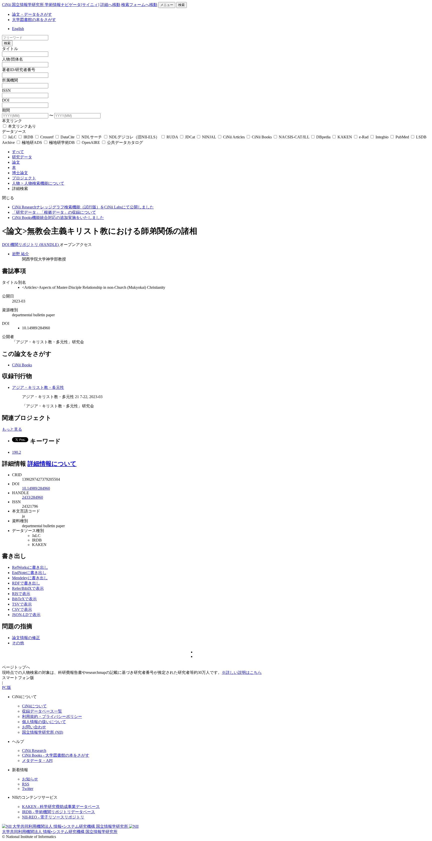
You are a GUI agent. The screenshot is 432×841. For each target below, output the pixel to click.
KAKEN (344, 137)
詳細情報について (52, 463)
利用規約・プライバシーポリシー (52, 716)
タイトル (10, 49)
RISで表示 (21, 594)
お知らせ (30, 779)
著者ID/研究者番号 (18, 70)
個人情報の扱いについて (44, 722)
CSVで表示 (22, 609)
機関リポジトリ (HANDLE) (35, 244)
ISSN (6, 90)
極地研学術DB (62, 142)
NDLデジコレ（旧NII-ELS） (134, 137)
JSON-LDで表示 (26, 615)
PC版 (6, 687)
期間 (6, 110)
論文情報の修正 (26, 638)
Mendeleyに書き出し (30, 578)
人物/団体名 (12, 59)
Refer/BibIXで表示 (28, 588)
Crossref (46, 137)
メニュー (166, 5)
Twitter (27, 788)
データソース (14, 131)
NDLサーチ (91, 137)
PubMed (402, 137)
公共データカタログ (124, 142)
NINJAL (209, 137)
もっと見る (12, 429)
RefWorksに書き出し (30, 567)
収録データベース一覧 (42, 711)
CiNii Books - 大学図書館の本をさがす (55, 755)
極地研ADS (32, 142)
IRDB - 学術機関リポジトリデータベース (58, 812)
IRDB (28, 137)
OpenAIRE (91, 142)
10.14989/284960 (36, 488)
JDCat (190, 137)
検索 (181, 5)
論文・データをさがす (32, 14)
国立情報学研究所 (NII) (42, 732)
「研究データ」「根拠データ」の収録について (54, 212)
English (18, 29)
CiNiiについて (34, 706)
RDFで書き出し (26, 583)
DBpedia (323, 137)
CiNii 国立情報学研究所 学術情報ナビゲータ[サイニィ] (50, 5)
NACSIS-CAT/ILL (294, 137)
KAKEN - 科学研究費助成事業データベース (61, 806)
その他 (18, 643)
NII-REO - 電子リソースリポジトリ (53, 817)
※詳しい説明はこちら (242, 672)
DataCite (68, 137)
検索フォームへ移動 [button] (139, 5)
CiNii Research (34, 750)
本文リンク (12, 121)
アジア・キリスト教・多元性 (38, 387)
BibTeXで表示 (24, 599)
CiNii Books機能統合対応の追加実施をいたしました (58, 217)
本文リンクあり (21, 126)
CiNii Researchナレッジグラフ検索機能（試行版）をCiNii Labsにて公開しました (83, 207)
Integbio (382, 137)
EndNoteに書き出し (29, 573)
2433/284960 (32, 497)
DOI (5, 100)
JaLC (12, 137)
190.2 (16, 452)
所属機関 (10, 80)
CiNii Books (262, 137)
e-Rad (364, 137)
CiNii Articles (234, 137)
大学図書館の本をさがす (34, 20)
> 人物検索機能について (42, 183)
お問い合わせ (34, 727)
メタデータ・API (37, 760)
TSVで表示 (22, 604)
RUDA (172, 137)
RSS (25, 784)
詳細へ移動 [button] (110, 5)
